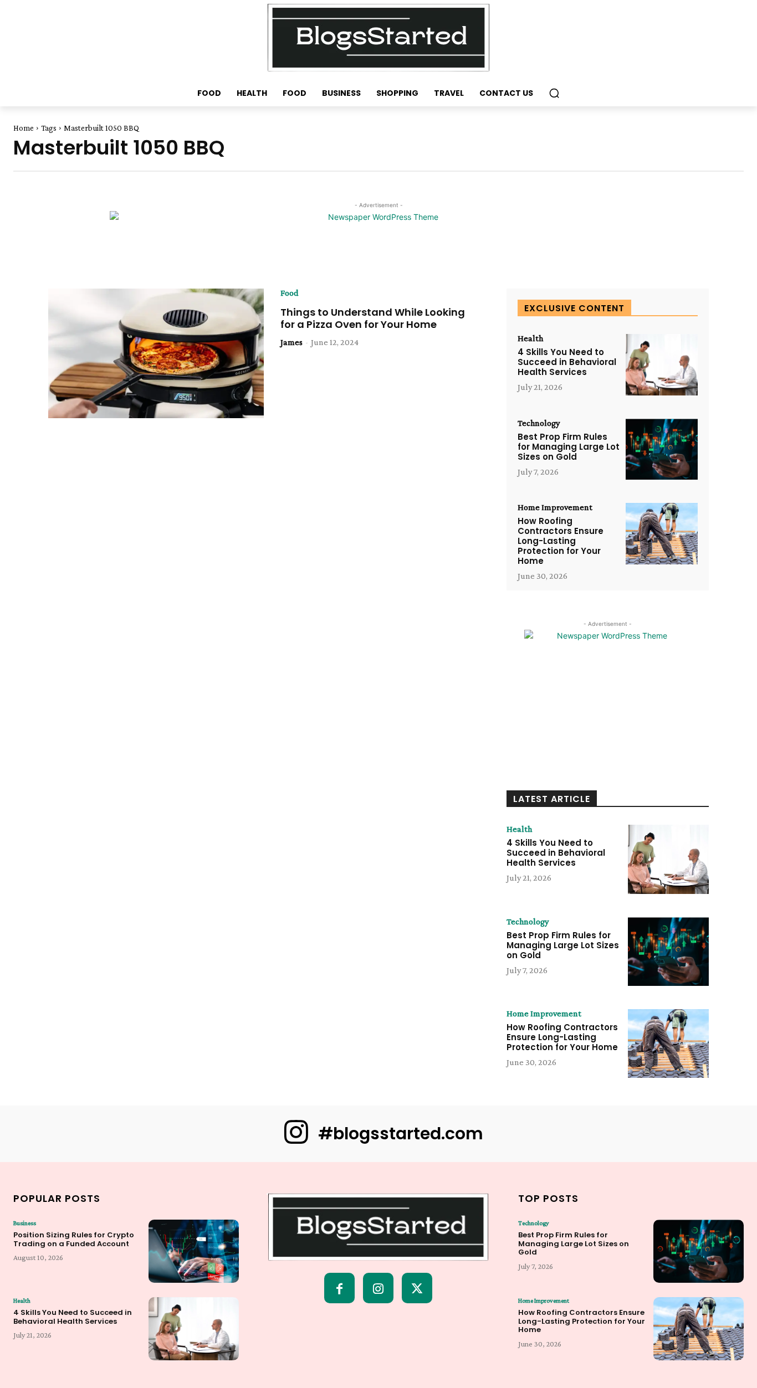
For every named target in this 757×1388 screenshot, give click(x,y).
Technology (539, 423)
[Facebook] (339, 1288)
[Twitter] (417, 1288)
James (291, 342)
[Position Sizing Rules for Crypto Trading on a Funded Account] (194, 1251)
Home (23, 128)
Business (24, 1223)
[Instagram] (378, 1288)
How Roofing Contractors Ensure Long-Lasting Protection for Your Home (560, 541)
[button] (554, 93)
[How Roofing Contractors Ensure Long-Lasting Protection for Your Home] (662, 533)
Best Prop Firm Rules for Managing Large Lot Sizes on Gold (569, 446)
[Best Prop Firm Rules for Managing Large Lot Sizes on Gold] (662, 449)
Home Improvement (555, 507)
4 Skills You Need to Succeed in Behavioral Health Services (567, 362)
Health (530, 338)
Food (289, 293)
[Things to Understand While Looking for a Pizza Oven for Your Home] (156, 353)
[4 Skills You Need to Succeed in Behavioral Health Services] (662, 364)
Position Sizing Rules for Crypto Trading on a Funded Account (73, 1239)
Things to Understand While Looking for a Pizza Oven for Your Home (372, 318)
